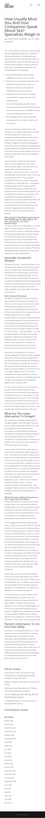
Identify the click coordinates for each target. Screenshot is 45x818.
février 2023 (8, 721)
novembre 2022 (10, 731)
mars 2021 (8, 796)
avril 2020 (8, 799)
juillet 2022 (8, 746)
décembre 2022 (10, 728)
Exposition (8, 41)
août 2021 (8, 785)
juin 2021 (7, 788)
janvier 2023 (8, 724)
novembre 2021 (10, 774)
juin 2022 (7, 749)
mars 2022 (8, 760)
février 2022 (8, 763)
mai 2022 (7, 753)
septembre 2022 (10, 738)
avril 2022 (8, 756)
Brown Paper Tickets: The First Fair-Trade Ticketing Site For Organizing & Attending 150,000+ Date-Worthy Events (19, 675)
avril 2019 (8, 803)
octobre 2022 (9, 735)
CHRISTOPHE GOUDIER (17, 39)
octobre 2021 (9, 778)
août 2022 (8, 742)
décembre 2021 (10, 771)
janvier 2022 (8, 767)
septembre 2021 (10, 781)
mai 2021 (7, 792)
